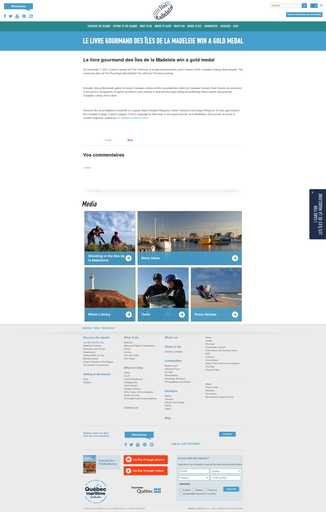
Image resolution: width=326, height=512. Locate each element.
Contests (209, 357)
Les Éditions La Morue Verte (132, 117)
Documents (211, 393)
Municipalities (171, 375)
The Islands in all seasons (96, 365)
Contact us (131, 407)
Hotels (127, 372)
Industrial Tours (172, 369)
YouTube (17, 16)
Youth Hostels (131, 385)
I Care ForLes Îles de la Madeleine (318, 213)
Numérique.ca (202, 508)
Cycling (127, 352)
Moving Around (90, 358)
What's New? (108, 328)
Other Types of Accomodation (138, 392)
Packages (171, 391)
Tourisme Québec (146, 490)
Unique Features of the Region (98, 362)
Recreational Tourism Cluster (219, 397)
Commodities (173, 360)
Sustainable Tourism (215, 347)
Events (127, 349)
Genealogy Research (175, 378)
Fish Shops (129, 358)
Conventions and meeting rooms (221, 350)
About (208, 337)
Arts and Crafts (131, 355)
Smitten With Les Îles (93, 355)
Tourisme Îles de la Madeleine (163, 11)
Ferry (85, 379)
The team (210, 344)
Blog (168, 418)
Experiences (89, 352)
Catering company (174, 351)
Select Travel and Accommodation (222, 363)
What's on (171, 337)
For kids (169, 372)
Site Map (209, 366)
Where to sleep (133, 367)
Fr (321, 5)
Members (210, 390)
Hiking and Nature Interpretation (139, 345)
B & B (127, 376)
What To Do (131, 337)
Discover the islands (96, 337)
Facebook (5, 16)
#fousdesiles (18, 6)
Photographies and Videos (178, 382)
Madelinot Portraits (92, 345)
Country (216, 471)
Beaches (128, 342)
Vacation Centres (132, 389)
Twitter (10, 16)
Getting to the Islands (97, 374)
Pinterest (24, 16)
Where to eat (173, 346)
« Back (87, 167)
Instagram (31, 16)
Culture (187, 490)
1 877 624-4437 (190, 443)
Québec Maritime (99, 492)
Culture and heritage (174, 402)
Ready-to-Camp (131, 395)
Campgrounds (131, 382)
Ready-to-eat (171, 365)
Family (168, 405)
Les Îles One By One (93, 342)
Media (97, 328)
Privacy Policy (212, 370)
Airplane (87, 382)
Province (184, 478)
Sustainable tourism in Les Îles (199, 493)
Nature (168, 396)
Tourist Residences (133, 379)
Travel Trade (211, 387)
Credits (208, 341)
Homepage (87, 328)
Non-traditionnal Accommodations (140, 398)
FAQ (207, 353)
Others (168, 409)
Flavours (169, 399)
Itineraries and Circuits (94, 349)
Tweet (108, 140)
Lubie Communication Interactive (227, 508)
